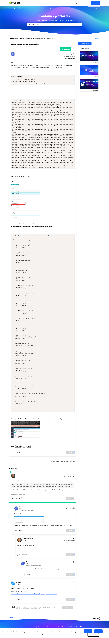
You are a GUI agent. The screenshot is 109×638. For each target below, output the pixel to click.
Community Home (13, 8)
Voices (56, 8)
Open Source (41, 8)
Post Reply (67, 607)
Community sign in (94, 8)
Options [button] (97, 38)
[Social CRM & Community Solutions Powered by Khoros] (96, 618)
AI (29, 8)
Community (63, 8)
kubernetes (18, 446)
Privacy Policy (55, 632)
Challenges (49, 8)
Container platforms (31, 38)
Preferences (93, 635)
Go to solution (66, 49)
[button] (88, 631)
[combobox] (54, 24)
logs (24, 446)
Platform (24, 8)
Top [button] (12, 617)
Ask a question (85, 43)
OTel (34, 8)
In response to (27, 510)
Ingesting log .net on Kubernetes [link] (45, 38)
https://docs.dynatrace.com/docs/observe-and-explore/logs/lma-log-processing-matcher (34, 594)
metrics (29, 446)
